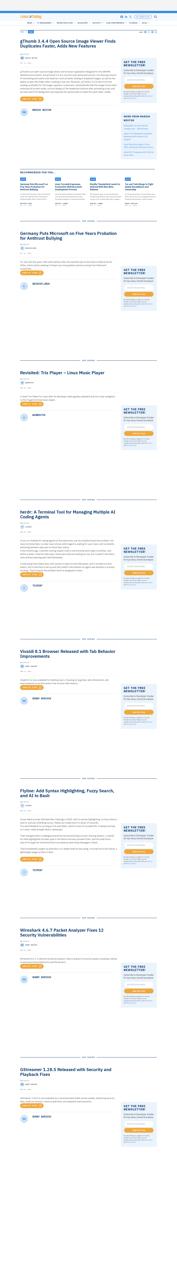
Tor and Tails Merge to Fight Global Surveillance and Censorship (139, 187)
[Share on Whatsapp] (156, 32)
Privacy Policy (131, 98)
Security (97, 23)
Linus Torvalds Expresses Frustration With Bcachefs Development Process (68, 187)
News (29, 23)
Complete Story (30, 99)
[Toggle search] (155, 16)
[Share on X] (149, 32)
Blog (144, 23)
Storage (133, 23)
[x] (130, 16)
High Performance (115, 23)
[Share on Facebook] (145, 32)
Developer (83, 23)
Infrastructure (65, 23)
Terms (150, 96)
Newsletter (144, 17)
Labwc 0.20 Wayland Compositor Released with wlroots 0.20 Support (138, 136)
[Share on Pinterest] (152, 32)
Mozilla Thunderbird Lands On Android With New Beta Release (105, 187)
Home (22, 32)
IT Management (44, 23)
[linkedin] (126, 16)
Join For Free (138, 86)
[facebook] (121, 16)
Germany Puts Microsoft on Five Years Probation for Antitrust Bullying (34, 187)
